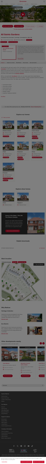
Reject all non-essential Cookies (39, 461)
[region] (23, 460)
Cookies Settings (4, 461)
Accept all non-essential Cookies (26, 461)
